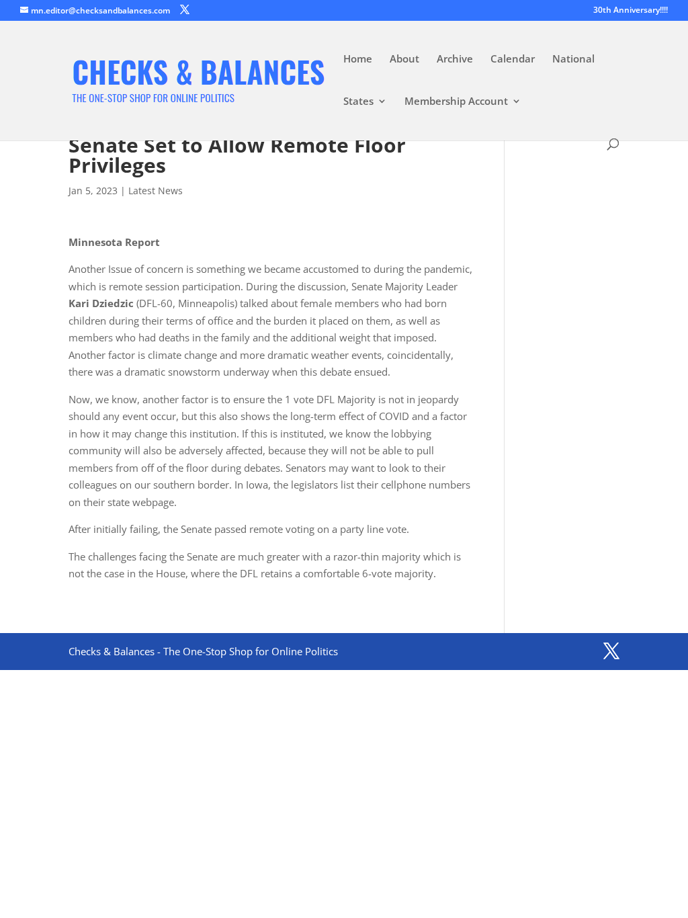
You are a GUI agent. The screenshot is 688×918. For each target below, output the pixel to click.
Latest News (155, 190)
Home (357, 59)
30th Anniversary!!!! (630, 10)
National (573, 59)
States (358, 102)
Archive (455, 59)
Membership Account (456, 102)
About (404, 59)
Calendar (512, 59)
